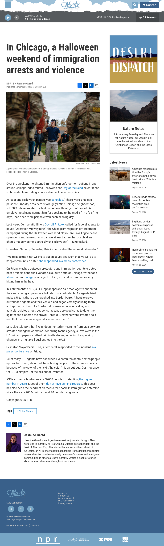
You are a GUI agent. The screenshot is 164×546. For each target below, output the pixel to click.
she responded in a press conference (62, 261)
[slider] (21, 19)
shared (10, 277)
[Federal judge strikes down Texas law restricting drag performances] (120, 202)
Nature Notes (133, 128)
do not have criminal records (64, 383)
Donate (151, 5)
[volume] (17, 17)
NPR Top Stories (25, 411)
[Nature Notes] (133, 106)
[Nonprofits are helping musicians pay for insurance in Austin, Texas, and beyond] (120, 255)
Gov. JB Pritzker (55, 224)
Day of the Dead (73, 188)
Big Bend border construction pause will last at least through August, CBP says (143, 228)
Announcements (66, 498)
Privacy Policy (65, 503)
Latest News (118, 162)
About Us (62, 493)
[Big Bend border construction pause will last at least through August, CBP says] (120, 227)
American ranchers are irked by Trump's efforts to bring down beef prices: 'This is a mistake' (144, 175)
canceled (57, 199)
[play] (8, 17)
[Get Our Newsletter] (133, 59)
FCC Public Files (66, 501)
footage (28, 277)
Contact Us (63, 496)
